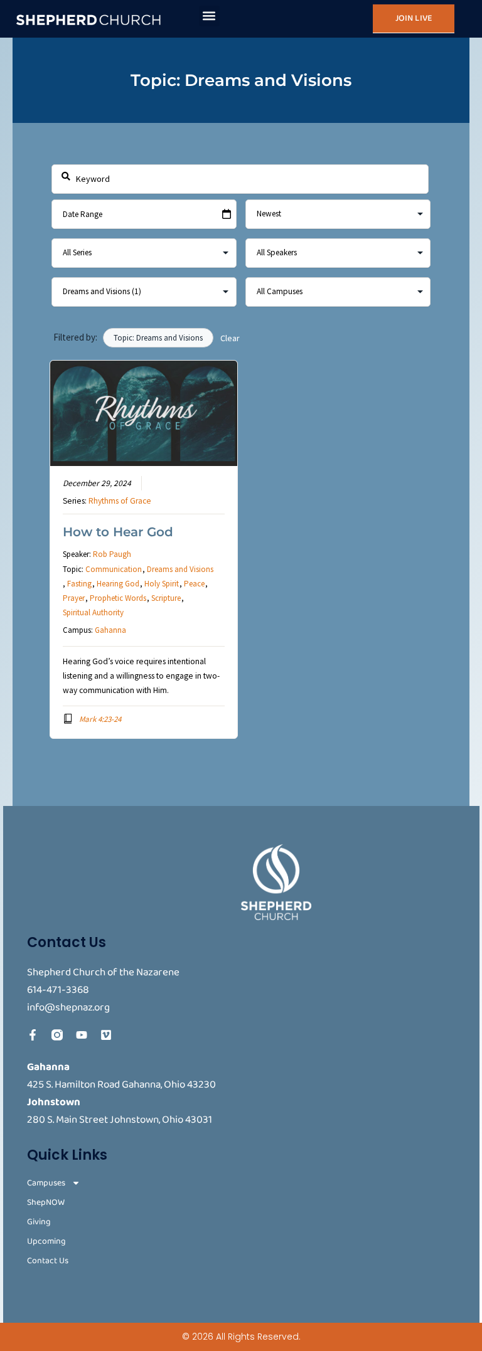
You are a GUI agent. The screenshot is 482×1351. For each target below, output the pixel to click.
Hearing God (118, 583)
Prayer (74, 598)
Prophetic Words (118, 598)
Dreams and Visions (180, 569)
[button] (209, 16)
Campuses (46, 1183)
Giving (39, 1222)
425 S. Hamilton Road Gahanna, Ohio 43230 (121, 1085)
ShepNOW (46, 1202)
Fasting (79, 583)
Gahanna (110, 630)
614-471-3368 (58, 990)
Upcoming (46, 1241)
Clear (230, 338)
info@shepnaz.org (68, 1008)
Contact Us (47, 1261)
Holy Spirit (161, 583)
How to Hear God (118, 531)
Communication (113, 569)
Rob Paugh (112, 554)
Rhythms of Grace (119, 500)
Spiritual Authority (93, 612)
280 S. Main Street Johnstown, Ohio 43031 (119, 1120)
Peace (194, 583)
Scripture (166, 598)
